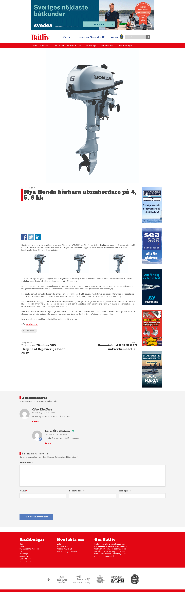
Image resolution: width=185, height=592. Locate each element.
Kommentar (26, 462)
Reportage (91, 45)
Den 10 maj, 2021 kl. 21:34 (43, 412)
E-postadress (76, 491)
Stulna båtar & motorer (63, 45)
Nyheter (44, 45)
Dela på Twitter (31, 237)
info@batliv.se (63, 546)
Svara (35, 421)
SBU (81, 45)
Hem (34, 45)
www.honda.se (32, 324)
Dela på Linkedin (38, 237)
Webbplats (125, 491)
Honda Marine (29, 330)
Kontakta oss (107, 45)
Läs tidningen (25, 561)
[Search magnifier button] (148, 37)
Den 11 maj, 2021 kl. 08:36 (56, 434)
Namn (23, 491)
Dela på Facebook (24, 237)
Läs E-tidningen (125, 45)
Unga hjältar (25, 556)
